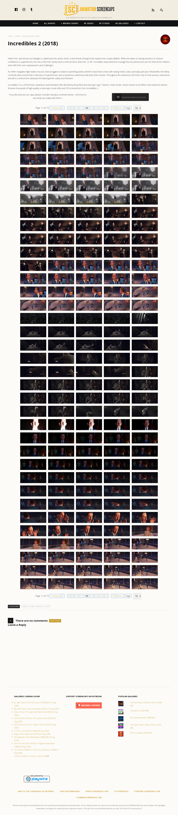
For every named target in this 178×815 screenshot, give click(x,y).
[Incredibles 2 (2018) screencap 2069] (117, 350)
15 (101, 108)
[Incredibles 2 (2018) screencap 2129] (117, 509)
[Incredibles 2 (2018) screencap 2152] (61, 575)
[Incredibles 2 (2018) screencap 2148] (89, 562)
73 (113, 108)
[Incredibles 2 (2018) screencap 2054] (117, 310)
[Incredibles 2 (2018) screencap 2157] (61, 589)
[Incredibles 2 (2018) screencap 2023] (89, 231)
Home (35, 23)
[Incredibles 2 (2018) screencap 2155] (144, 575)
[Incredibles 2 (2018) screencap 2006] (33, 191)
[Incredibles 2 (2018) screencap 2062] (61, 337)
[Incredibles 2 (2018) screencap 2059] (117, 323)
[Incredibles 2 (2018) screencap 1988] (89, 138)
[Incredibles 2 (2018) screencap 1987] (61, 138)
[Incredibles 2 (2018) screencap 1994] (117, 151)
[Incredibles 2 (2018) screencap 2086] (33, 403)
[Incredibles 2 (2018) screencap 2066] (33, 350)
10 (77, 108)
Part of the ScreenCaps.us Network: (36, 791)
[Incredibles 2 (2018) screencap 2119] (117, 483)
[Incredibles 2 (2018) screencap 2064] (117, 337)
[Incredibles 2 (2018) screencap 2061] (33, 337)
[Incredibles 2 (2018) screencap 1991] (33, 151)
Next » (120, 108)
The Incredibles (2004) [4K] (141, 733)
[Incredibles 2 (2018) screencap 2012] (61, 204)
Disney (25, 606)
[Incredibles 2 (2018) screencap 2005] (144, 178)
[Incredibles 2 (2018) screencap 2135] (144, 522)
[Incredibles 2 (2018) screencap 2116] (33, 483)
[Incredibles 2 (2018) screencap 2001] (33, 178)
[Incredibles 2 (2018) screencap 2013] (89, 204)
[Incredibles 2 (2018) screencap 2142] (61, 549)
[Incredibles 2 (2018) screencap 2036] (33, 270)
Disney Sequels (36, 606)
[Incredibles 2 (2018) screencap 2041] (33, 284)
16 (106, 108)
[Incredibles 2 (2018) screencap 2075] (144, 363)
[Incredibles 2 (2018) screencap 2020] (144, 217)
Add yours (55, 621)
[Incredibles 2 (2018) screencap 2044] (117, 284)
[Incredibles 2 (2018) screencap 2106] (33, 456)
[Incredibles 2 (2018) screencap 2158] (89, 589)
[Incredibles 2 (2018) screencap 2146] (33, 562)
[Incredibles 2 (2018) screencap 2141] (33, 549)
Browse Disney (70, 23)
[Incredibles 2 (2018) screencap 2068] (89, 350)
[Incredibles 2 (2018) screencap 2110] (144, 456)
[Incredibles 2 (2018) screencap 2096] (33, 430)
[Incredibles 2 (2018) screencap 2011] (33, 204)
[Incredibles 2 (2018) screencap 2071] (33, 363)
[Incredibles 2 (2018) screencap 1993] (89, 151)
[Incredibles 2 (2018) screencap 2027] (61, 244)
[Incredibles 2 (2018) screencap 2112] (61, 469)
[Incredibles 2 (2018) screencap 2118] (89, 483)
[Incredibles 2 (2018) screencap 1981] (33, 124)
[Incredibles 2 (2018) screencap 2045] (144, 284)
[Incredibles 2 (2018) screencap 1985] (144, 124)
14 (96, 108)
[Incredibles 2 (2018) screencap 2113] (89, 469)
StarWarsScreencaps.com (89, 797)
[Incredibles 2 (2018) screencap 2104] (117, 443)
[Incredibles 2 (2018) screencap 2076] (33, 377)
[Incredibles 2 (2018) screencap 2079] (117, 377)
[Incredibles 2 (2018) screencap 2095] (144, 416)
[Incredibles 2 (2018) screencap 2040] (144, 270)
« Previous (55, 108)
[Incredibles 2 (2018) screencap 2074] (117, 363)
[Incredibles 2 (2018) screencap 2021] (33, 231)
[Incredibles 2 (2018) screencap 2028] (89, 244)
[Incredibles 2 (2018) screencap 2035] (144, 257)
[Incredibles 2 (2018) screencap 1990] (144, 138)
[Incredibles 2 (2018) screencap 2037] (61, 270)
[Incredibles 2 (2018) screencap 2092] (61, 416)
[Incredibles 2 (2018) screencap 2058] (89, 323)
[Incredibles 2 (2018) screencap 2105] (144, 443)
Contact (140, 23)
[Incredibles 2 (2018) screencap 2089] (117, 403)
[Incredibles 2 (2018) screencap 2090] (144, 403)
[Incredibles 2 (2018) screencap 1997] (61, 164)
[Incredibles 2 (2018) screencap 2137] (61, 536)
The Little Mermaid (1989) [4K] (142, 717)
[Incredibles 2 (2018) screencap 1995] (144, 151)
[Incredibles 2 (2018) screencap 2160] (144, 589)
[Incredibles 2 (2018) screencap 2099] (117, 430)
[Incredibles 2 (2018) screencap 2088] (89, 403)
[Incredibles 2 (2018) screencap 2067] (61, 350)
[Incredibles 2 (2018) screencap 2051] (33, 310)
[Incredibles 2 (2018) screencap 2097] (61, 430)
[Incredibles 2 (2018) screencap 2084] (117, 390)
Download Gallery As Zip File (133, 97)
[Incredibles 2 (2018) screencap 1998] (89, 164)
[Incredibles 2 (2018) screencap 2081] (33, 390)
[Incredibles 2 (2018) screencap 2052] (61, 310)
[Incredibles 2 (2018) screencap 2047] (61, 297)
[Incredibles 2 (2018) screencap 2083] (89, 390)
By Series (89, 23)
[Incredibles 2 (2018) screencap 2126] (33, 509)
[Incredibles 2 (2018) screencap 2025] (144, 231)
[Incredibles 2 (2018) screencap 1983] (89, 124)
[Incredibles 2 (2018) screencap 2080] (144, 377)
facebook (19, 9)
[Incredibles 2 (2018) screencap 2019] (117, 217)
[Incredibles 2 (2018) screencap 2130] (144, 509)
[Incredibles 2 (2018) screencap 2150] (144, 562)
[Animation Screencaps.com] (88, 8)
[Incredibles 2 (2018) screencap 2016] (33, 217)
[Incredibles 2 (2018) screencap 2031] (33, 257)
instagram (26, 9)
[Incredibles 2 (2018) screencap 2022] (61, 231)
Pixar (47, 606)
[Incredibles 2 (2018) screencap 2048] (89, 297)
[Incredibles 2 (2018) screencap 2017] (61, 217)
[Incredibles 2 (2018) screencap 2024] (117, 231)
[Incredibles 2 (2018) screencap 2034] (117, 257)
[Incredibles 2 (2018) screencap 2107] (61, 456)
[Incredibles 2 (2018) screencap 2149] (117, 562)
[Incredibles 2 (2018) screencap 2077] (61, 377)
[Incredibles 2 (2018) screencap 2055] (144, 310)
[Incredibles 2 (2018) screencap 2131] (33, 522)
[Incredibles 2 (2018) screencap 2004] (117, 178)
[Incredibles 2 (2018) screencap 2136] (33, 536)
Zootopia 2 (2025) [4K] (139, 710)
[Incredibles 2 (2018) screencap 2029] (117, 244)
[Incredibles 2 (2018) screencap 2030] (144, 244)
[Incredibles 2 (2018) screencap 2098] (89, 430)
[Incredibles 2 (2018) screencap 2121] (33, 496)
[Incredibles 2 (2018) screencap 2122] (61, 496)
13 (91, 108)
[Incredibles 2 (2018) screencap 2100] (144, 430)
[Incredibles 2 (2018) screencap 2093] (89, 416)
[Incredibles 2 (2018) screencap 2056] (33, 323)
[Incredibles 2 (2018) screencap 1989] (117, 138)
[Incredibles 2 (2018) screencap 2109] (117, 456)
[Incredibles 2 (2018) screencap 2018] (89, 217)
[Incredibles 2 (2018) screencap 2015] (144, 204)
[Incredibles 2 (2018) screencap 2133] (89, 522)
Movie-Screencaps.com (97, 791)
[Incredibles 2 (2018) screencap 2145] (144, 549)
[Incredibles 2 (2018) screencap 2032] (61, 257)
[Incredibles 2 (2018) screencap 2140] (144, 536)
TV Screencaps (121, 791)
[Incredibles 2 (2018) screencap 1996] (33, 164)
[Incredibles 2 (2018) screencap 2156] (33, 589)
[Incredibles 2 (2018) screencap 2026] (33, 244)
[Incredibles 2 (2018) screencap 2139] (117, 536)
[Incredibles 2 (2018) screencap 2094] (117, 416)
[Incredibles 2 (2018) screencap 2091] (33, 416)
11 (82, 108)
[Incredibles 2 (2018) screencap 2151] (33, 575)
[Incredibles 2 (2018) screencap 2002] (61, 178)
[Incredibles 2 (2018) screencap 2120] (144, 483)
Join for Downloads (70, 791)
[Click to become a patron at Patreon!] (89, 709)
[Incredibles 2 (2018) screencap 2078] (89, 377)
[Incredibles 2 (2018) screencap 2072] (61, 363)
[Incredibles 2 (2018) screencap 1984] (117, 124)
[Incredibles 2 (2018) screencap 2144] (117, 549)
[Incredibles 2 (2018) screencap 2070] (144, 350)
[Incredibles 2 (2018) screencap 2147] (61, 562)
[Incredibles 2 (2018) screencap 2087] (61, 403)
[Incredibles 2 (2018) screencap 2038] (89, 270)
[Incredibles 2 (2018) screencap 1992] (61, 151)
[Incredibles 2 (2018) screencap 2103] (89, 443)
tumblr (34, 9)
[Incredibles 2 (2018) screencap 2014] (117, 204)
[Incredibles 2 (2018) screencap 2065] (144, 337)
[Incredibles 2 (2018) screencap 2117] (61, 483)
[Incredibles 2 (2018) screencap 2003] (89, 178)
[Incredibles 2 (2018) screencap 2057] (61, 323)
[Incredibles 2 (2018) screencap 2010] (144, 191)
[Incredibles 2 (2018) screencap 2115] (144, 469)
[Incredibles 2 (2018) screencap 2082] (61, 390)
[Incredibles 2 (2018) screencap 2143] (89, 549)
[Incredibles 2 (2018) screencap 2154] (117, 575)
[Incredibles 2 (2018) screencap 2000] (144, 164)
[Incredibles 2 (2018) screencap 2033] (89, 257)
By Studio (104, 23)
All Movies (49, 23)
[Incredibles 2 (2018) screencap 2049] (117, 297)
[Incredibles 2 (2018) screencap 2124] (117, 496)
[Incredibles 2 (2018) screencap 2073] (89, 363)
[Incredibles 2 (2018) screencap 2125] (144, 496)
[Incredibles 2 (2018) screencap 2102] (61, 443)
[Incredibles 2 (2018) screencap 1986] (33, 138)
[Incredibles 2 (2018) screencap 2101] (33, 443)
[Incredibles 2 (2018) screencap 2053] (89, 310)
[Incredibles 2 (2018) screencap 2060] (144, 323)
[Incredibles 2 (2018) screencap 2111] (33, 469)
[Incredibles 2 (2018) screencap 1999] (117, 164)
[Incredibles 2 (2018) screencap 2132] (61, 522)
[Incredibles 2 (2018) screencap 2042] (61, 284)
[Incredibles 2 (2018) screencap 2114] (117, 469)
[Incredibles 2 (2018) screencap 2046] (33, 297)
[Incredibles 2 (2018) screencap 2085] (144, 390)
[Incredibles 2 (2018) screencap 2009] (117, 191)
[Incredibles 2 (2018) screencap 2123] (89, 496)
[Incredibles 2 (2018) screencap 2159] (117, 589)
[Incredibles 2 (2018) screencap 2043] (89, 284)
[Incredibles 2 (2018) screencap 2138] (89, 536)
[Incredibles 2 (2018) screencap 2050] (144, 297)
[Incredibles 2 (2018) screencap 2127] (61, 509)
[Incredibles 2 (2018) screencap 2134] (117, 522)
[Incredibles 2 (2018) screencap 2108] (89, 456)
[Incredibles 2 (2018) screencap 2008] (89, 191)
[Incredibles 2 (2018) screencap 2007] (61, 191)
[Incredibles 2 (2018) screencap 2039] (117, 270)
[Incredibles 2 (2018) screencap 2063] (89, 337)
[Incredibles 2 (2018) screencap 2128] (89, 509)
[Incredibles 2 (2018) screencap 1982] (61, 124)
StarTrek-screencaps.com (147, 791)
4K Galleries (122, 23)
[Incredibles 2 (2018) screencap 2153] (89, 575)
